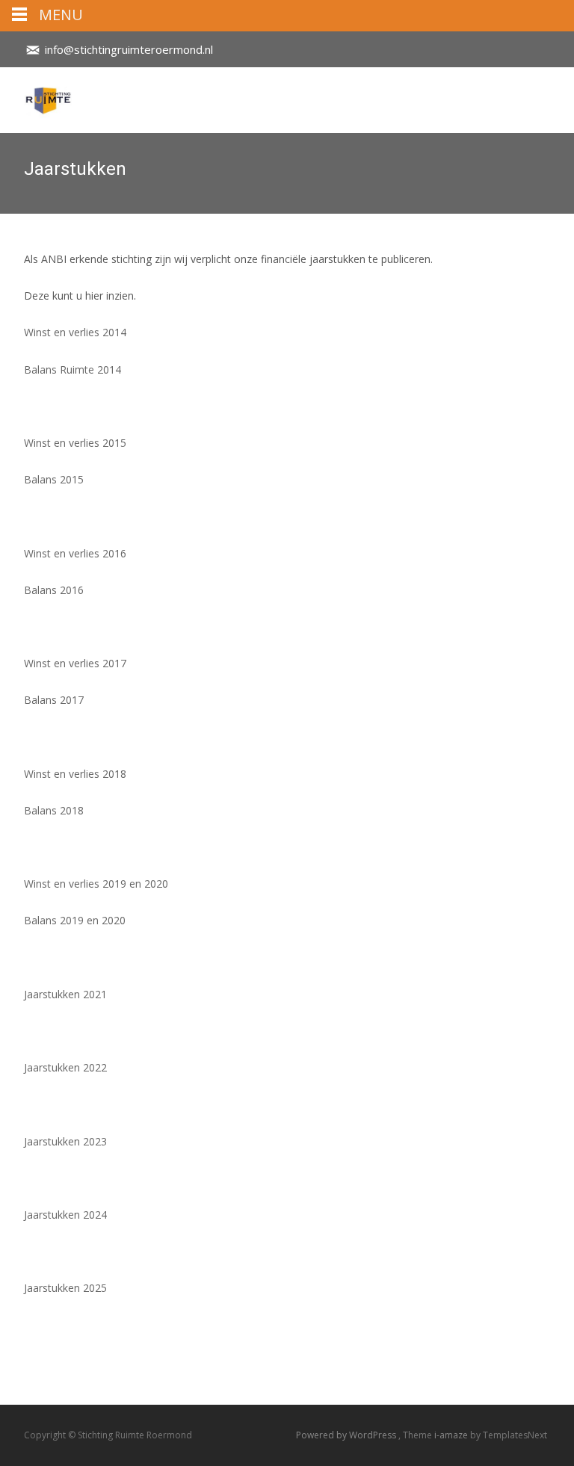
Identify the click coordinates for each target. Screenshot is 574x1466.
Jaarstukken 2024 (65, 1214)
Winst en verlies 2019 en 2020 (96, 883)
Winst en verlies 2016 (75, 553)
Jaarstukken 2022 (65, 1067)
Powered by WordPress (347, 1435)
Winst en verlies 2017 (75, 663)
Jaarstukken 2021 (65, 994)
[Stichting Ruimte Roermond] (36, 97)
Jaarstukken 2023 (65, 1141)
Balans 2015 (54, 479)
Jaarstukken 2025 (65, 1288)
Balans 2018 (54, 810)
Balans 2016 (54, 590)
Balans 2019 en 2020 (75, 920)
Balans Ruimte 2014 (72, 369)
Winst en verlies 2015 (75, 443)
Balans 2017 (54, 700)
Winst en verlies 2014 (75, 332)
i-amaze (452, 1435)
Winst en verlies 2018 (75, 774)
